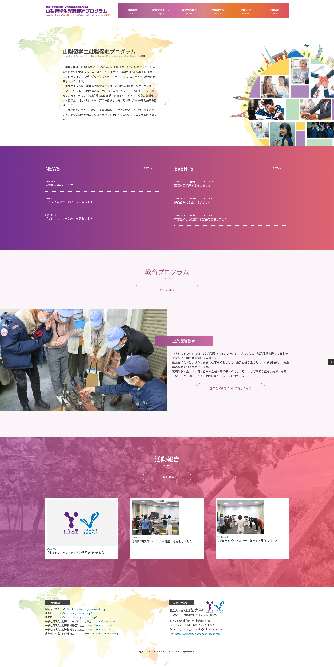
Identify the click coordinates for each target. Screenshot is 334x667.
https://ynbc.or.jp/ (104, 621)
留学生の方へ (189, 10)
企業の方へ (218, 10)
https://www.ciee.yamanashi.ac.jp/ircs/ (197, 633)
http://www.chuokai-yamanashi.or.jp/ (98, 633)
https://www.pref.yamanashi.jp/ (73, 613)
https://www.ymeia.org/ (100, 629)
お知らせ (246, 10)
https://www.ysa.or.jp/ (99, 625)
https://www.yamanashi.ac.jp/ (89, 609)
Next (331, 362)
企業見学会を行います (59, 183)
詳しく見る (167, 290)
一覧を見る (147, 168)
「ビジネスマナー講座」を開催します (69, 200)
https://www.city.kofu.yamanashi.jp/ (76, 617)
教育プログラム (160, 10)
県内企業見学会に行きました (193, 200)
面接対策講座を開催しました (193, 183)
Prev (3, 362)
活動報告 (274, 10)
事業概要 (132, 10)
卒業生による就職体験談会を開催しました (200, 217)
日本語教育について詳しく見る (230, 384)
